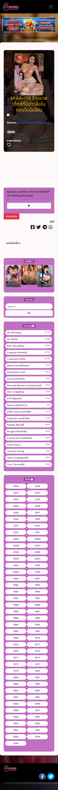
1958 (15, 710)
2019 (37, 506)
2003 (37, 558)
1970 (16, 671)
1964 (15, 690)
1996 (15, 585)
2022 (16, 499)
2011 (37, 532)
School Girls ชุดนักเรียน (28, 438)
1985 (37, 618)
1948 (15, 743)
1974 (15, 657)
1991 (37, 598)
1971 (37, 664)
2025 (37, 486)
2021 (37, 499)
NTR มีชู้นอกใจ (28, 398)
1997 (37, 578)
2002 (16, 565)
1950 (15, 736)
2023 (37, 492)
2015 (37, 519)
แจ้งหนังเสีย (11, 216)
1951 (37, 730)
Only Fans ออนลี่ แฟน (28, 418)
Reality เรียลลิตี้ (28, 425)
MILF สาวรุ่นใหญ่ (28, 392)
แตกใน (30, 122)
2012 (15, 532)
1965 (37, 684)
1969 (37, 671)
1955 (37, 717)
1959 (37, 703)
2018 (15, 512)
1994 (15, 591)
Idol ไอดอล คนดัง (28, 372)
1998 (15, 578)
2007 (37, 545)
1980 (16, 638)
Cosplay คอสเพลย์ (28, 352)
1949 (37, 736)
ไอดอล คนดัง (43, 122)
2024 (16, 492)
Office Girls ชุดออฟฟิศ (28, 412)
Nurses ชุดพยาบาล (28, 405)
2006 (16, 552)
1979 (37, 638)
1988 (15, 611)
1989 (37, 605)
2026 (16, 486)
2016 (15, 519)
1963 (37, 690)
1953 (37, 723)
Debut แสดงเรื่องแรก (28, 365)
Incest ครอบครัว (28, 379)
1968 (15, 677)
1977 (37, 644)
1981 (37, 631)
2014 (15, 525)
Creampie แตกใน (28, 359)
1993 (37, 591)
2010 (16, 539)
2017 (37, 512)
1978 (15, 644)
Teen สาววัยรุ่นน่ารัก (28, 458)
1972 (15, 664)
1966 (15, 684)
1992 (15, 598)
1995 (37, 585)
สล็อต (5, 35)
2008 (16, 545)
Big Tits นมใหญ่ (28, 346)
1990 (16, 605)
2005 (37, 552)
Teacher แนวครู (28, 451)
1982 (15, 631)
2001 (37, 565)
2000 (16, 572)
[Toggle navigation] (50, 7)
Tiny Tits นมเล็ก (28, 464)
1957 (37, 710)
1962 (15, 697)
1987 (37, 611)
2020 (16, 506)
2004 (16, 558)
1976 (15, 651)
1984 (15, 624)
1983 (37, 624)
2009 (37, 539)
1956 (15, 717)
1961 (37, 697)
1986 (15, 618)
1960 (16, 703)
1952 (15, 730)
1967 (37, 677)
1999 (37, 572)
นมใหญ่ (21, 122)
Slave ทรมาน (28, 444)
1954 (15, 723)
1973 (37, 657)
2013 (37, 525)
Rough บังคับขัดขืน (28, 431)
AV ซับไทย (28, 339)
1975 (37, 651)
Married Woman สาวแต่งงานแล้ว (28, 385)
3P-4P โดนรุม (28, 332)
